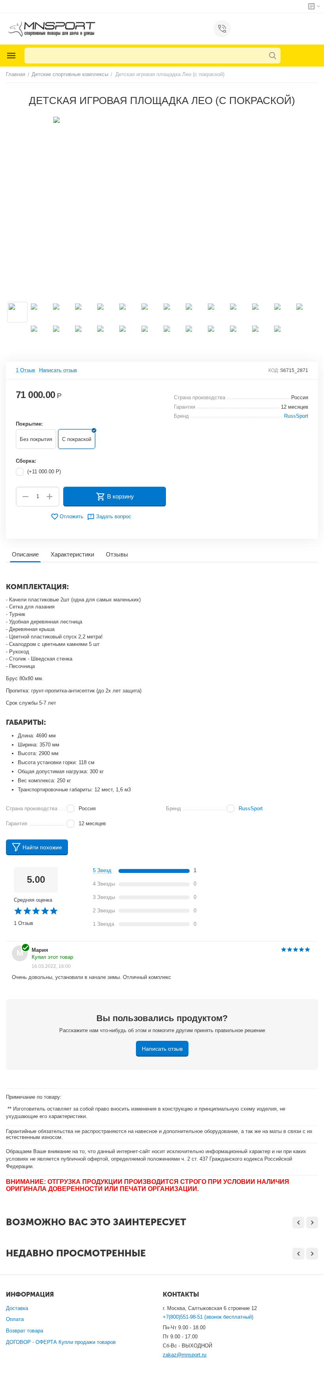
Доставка (17, 1308)
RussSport (251, 808)
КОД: (273, 370)
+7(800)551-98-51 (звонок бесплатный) (208, 1317)
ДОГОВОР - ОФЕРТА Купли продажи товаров (61, 1342)
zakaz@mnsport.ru (184, 1355)
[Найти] (273, 55)
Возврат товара (24, 1331)
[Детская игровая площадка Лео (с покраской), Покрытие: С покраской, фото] (162, 205)
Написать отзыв (58, 370)
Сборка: (26, 461)
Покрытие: (29, 424)
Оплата (15, 1319)
